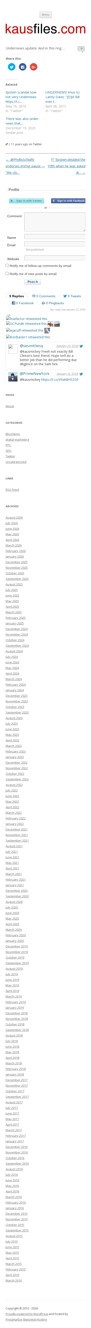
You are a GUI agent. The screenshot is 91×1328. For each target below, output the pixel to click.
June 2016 (12, 1180)
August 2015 (14, 1236)
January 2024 (15, 690)
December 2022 (17, 762)
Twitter (10, 456)
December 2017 (17, 1080)
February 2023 (16, 751)
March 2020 (14, 929)
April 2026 (12, 540)
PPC (8, 445)
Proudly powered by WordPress (27, 1314)
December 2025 (17, 562)
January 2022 (15, 824)
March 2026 (14, 545)
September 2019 (17, 963)
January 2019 (15, 1007)
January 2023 (15, 757)
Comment (14, 216)
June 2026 (12, 529)
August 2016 (14, 1169)
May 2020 (12, 918)
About (10, 406)
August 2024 (14, 651)
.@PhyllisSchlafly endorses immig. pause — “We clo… (25, 166)
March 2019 (14, 996)
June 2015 (12, 1247)
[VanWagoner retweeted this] (50, 324)
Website (13, 259)
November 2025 (17, 567)
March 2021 (14, 874)
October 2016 (15, 1158)
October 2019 (15, 957)
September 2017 (17, 1097)
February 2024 (16, 684)
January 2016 (15, 1208)
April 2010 (12, 1275)
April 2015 (12, 1258)
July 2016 (12, 1175)
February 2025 (16, 618)
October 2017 (15, 1091)
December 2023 (17, 696)
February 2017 (16, 1136)
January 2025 (15, 623)
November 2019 (17, 952)
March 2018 (14, 1063)
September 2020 (17, 896)
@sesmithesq (31, 345)
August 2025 (14, 584)
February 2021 (16, 879)
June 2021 (12, 857)
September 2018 (17, 1030)
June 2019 (12, 980)
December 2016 (17, 1147)
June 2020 (12, 913)
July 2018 (12, 1041)
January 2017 (15, 1141)
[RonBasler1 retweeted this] (28, 337)
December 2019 (17, 946)
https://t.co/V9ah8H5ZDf (59, 379)
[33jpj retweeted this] (57, 324)
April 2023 (12, 740)
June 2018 (12, 1046)
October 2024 (15, 640)
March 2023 (14, 746)
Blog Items (13, 434)
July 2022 (12, 790)
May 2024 (12, 668)
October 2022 (15, 774)
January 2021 (15, 885)
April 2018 (12, 1058)
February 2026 (16, 551)
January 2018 (15, 1074)
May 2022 (12, 801)
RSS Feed (12, 490)
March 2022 (14, 813)
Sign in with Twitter (26, 200)
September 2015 (17, 1230)
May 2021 (12, 863)
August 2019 (14, 968)
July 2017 (12, 1108)
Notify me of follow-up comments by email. (41, 266)
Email (11, 245)
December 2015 (17, 1214)
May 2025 (12, 601)
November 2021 (17, 835)
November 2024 (17, 634)
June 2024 (12, 662)
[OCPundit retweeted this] (26, 323)
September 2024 (17, 645)
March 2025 (14, 612)
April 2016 (12, 1191)
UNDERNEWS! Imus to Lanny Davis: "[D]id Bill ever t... (63, 97)
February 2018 (16, 1069)
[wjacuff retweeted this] (25, 330)
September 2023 (17, 712)
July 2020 (12, 907)
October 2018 (15, 1024)
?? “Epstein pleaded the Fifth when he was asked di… (66, 166)
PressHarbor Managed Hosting (26, 1320)
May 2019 (12, 985)
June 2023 (12, 729)
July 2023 (12, 723)
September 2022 (17, 779)
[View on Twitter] (81, 346)
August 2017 (14, 1102)
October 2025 (15, 573)
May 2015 (12, 1252)
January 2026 (15, 556)
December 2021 (17, 829)
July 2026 (12, 523)
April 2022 (12, 807)
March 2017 (14, 1130)
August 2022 (14, 785)
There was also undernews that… (22, 121)
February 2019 (16, 1002)
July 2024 (12, 657)
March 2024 (14, 679)
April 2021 (12, 868)
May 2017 (12, 1119)
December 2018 (17, 1013)
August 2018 (14, 1035)
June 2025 (12, 595)
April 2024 (12, 673)
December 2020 (17, 891)
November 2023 (17, 701)
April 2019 (12, 991)
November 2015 (17, 1219)
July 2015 (12, 1241)
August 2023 (14, 718)
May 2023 (12, 735)
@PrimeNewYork (34, 373)
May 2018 (12, 1052)
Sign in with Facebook (68, 200)
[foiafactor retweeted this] (27, 318)
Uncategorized (16, 462)
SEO (8, 451)
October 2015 (15, 1225)
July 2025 (12, 590)
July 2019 (12, 974)
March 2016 (14, 1197)
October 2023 (15, 707)
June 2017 (12, 1113)
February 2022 (16, 818)
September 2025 (17, 579)
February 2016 (16, 1202)
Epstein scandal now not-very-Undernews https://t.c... (21, 97)
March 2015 (14, 1264)
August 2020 (14, 902)
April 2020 (12, 924)
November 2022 (17, 768)
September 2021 (17, 840)
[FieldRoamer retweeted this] (47, 331)
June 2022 (12, 796)
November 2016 (17, 1152)
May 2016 (12, 1186)
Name (11, 237)
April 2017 (12, 1124)
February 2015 (16, 1269)
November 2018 (17, 1019)
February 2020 (16, 935)
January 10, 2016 (67, 346)
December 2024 (17, 629)
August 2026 (14, 517)
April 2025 (12, 606)
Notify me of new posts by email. (33, 274)
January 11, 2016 (67, 373)
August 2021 (14, 846)
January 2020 (15, 941)
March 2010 (14, 1280)
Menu (45, 14)
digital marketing (17, 439)
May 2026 (12, 534)
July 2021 (12, 852)
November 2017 (17, 1085)
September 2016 (17, 1163)
